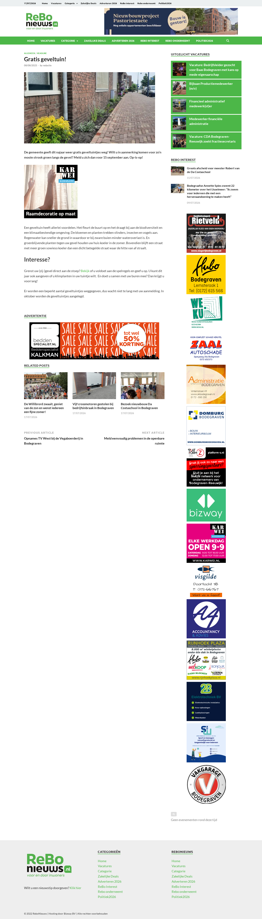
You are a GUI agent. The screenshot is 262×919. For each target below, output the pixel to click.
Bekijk (85, 271)
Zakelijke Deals (88, 3)
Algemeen (29, 53)
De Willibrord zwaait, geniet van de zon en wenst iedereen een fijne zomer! (44, 408)
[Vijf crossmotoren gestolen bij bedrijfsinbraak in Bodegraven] (94, 387)
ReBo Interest (127, 3)
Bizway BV (70, 913)
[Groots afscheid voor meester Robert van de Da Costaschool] (177, 169)
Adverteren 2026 (108, 3)
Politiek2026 (165, 3)
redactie (47, 65)
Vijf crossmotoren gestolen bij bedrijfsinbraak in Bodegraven (93, 406)
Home (45, 3)
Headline (42, 53)
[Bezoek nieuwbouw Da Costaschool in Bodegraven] (142, 387)
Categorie (70, 3)
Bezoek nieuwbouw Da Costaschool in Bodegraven (139, 406)
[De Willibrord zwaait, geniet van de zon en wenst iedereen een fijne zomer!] (46, 387)
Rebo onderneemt (146, 3)
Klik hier (75, 888)
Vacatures (56, 3)
